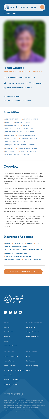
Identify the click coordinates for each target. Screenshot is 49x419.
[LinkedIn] (5, 312)
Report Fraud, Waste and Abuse (14, 370)
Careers (6, 341)
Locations (7, 336)
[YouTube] (20, 312)
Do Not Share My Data (11, 384)
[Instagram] (15, 312)
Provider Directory (32, 365)
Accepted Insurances (32, 332)
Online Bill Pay (30, 327)
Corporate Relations (10, 346)
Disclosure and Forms (11, 356)
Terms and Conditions (11, 379)
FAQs (27, 370)
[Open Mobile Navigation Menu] (42, 7)
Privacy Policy (8, 375)
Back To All (11, 13)
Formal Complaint (9, 365)
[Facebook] (10, 312)
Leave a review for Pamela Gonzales (21, 272)
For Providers (30, 361)
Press (27, 356)
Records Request (9, 361)
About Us (6, 327)
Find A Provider (8, 332)
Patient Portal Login (32, 336)
